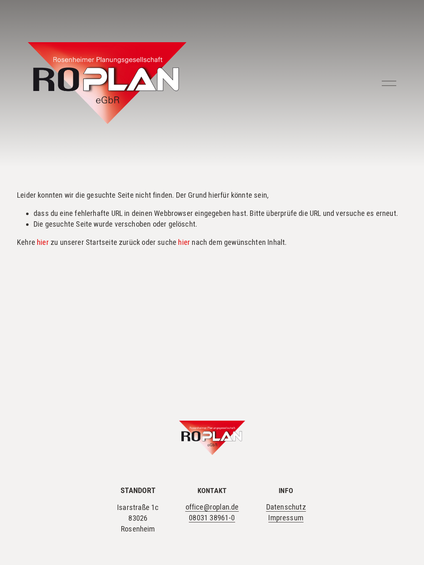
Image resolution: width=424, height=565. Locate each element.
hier (43, 242)
